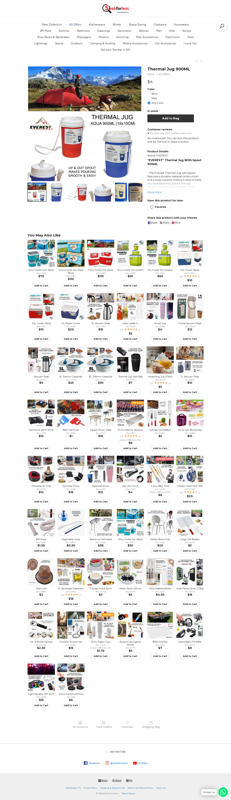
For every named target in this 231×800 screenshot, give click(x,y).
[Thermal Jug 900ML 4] (121, 192)
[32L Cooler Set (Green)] (160, 253)
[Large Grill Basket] (190, 522)
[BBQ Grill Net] (160, 625)
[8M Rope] (41, 522)
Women (144, 31)
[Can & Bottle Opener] (41, 625)
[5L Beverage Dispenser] (71, 571)
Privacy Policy (90, 788)
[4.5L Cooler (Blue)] (190, 253)
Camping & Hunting (102, 43)
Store (150, 74)
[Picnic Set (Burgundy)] (190, 413)
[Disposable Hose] (71, 522)
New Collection (52, 24)
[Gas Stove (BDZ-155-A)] (41, 413)
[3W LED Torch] (130, 469)
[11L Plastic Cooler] (71, 306)
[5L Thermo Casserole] (71, 360)
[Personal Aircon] (100, 469)
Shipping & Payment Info (112, 788)
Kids (172, 31)
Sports (59, 43)
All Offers (75, 24)
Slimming (122, 37)
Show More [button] (154, 192)
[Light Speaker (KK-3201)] (41, 677)
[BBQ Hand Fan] (71, 413)
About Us (160, 788)
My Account (80, 726)
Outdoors (77, 43)
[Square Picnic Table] (100, 413)
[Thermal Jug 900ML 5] (135, 192)
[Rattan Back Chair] (160, 522)
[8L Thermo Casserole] (100, 360)
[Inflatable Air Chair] (41, 469)
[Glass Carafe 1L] (130, 306)
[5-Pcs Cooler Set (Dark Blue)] (71, 253)
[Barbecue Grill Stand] (100, 522)
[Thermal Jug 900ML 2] (77, 192)
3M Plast (45, 31)
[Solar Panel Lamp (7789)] (190, 571)
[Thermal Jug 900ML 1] (57, 192)
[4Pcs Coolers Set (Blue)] (41, 253)
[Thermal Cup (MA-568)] (130, 360)
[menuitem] (197, 61)
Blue (154, 93)
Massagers (84, 37)
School (186, 31)
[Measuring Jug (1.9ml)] (160, 360)
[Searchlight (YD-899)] (190, 625)
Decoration (125, 31)
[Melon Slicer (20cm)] (130, 571)
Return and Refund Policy (140, 788)
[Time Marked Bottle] (160, 571)
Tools (190, 37)
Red (154, 98)
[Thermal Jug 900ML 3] (101, 192)
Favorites (127, 726)
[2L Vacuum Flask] (100, 306)
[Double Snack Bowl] (100, 571)
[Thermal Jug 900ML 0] (37, 192)
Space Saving (137, 24)
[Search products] (222, 26)
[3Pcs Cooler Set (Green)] (130, 253)
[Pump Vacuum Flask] (190, 306)
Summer (64, 31)
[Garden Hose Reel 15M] (190, 469)
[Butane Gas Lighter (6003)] (130, 625)
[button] (159, 207)
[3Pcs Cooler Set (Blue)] (130, 522)
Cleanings (103, 31)
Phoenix (104, 37)
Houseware (181, 24)
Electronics (173, 37)
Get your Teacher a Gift (115, 49)
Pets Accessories (147, 37)
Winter (117, 24)
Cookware (160, 24)
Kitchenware (97, 24)
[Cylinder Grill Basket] (160, 413)
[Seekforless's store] (115, 8)
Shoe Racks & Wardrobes (53, 37)
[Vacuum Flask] (41, 360)
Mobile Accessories (135, 43)
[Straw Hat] (41, 571)
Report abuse (128, 793)
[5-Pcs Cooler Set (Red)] (100, 253)
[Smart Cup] (160, 306)
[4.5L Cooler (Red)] (41, 306)
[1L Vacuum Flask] (190, 360)
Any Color (157, 103)
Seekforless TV (73, 788)
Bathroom (83, 31)
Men (159, 31)
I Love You (190, 43)
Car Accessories (165, 43)
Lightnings (40, 43)
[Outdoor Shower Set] (71, 625)
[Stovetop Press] (71, 469)
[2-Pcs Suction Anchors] (71, 677)
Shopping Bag (151, 726)
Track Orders (104, 726)
